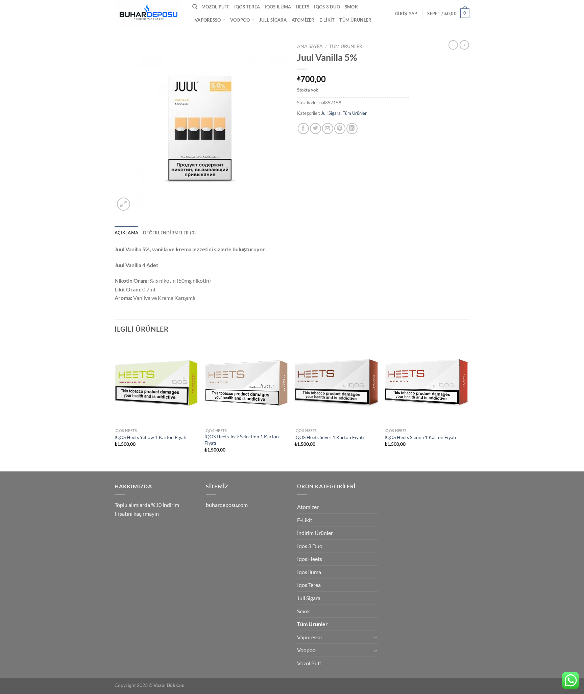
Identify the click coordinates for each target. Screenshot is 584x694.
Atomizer (303, 20)
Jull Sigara (273, 20)
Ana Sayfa (310, 46)
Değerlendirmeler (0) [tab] (169, 232)
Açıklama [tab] (126, 232)
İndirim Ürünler (315, 533)
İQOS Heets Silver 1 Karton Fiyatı (329, 437)
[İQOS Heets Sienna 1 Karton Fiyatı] (426, 383)
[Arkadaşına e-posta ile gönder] (327, 128)
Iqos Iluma (278, 6)
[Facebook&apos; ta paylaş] (303, 128)
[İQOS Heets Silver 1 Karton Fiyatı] (336, 383)
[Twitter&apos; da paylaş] (315, 128)
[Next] (467, 406)
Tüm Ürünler (355, 20)
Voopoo (240, 20)
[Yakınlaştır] (123, 204)
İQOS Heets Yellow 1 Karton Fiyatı (151, 437)
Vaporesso (208, 20)
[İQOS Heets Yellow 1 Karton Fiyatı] (156, 383)
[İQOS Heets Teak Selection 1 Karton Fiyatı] (246, 383)
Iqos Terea (247, 6)
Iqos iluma (309, 572)
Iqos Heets (309, 559)
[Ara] (194, 6)
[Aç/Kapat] (375, 637)
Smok (351, 6)
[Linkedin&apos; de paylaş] (352, 128)
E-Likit (327, 20)
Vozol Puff (215, 6)
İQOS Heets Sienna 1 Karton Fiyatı (420, 437)
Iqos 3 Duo (327, 6)
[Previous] (115, 406)
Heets (302, 6)
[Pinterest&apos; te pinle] (339, 128)
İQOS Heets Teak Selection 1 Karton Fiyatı (241, 440)
